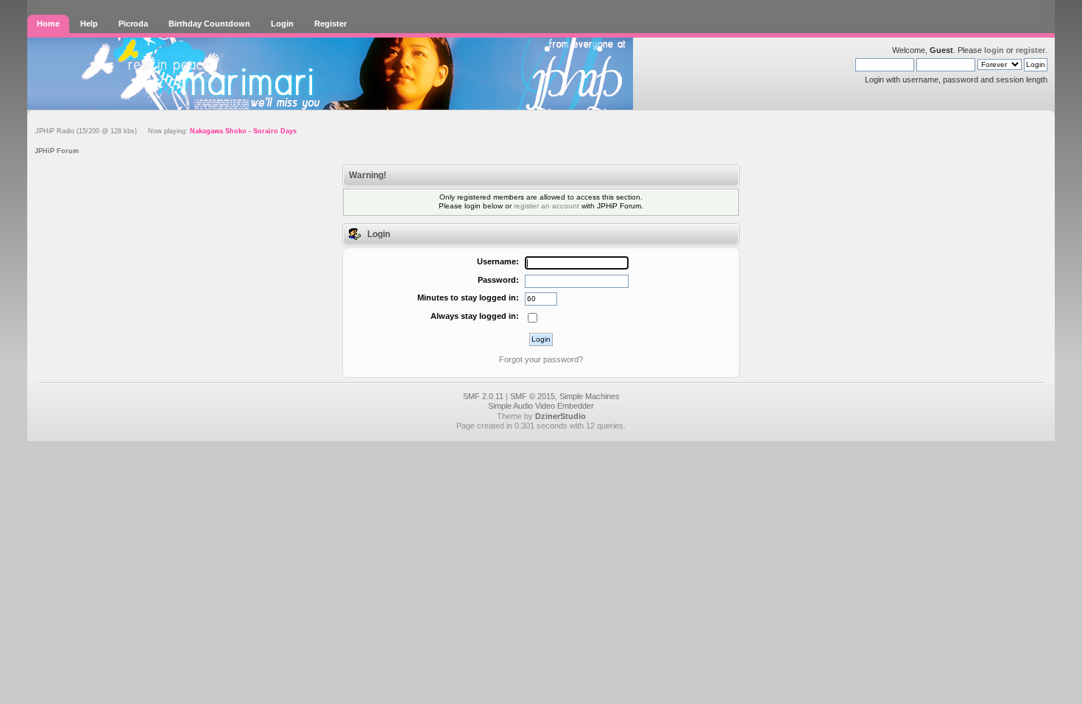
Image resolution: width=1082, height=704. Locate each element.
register (1030, 50)
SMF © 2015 (532, 396)
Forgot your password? (541, 359)
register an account (546, 206)
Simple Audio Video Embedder (541, 405)
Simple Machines (589, 396)
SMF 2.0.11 (483, 396)
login (994, 50)
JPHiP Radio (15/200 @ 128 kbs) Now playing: (166, 131)
